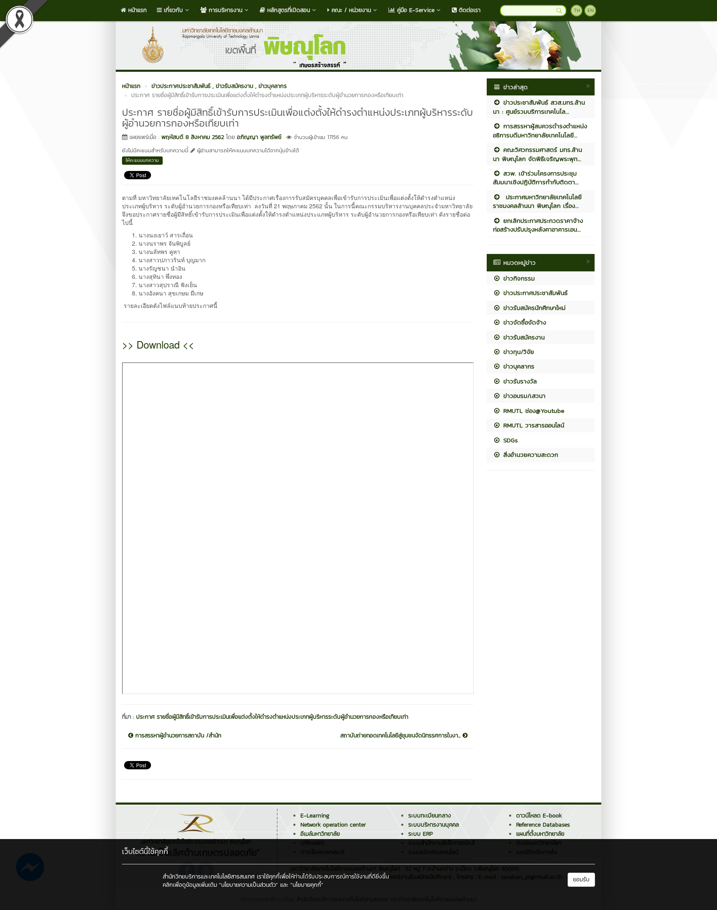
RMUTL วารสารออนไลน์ (532, 425)
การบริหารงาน (224, 10)
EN (591, 10)
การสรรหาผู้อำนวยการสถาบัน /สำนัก (177, 736)
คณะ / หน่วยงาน (350, 10)
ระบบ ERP (420, 833)
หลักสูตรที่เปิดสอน (287, 10)
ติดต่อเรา (468, 10)
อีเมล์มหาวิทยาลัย (320, 833)
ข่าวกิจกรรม (518, 278)
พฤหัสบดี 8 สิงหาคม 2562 (192, 137)
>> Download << (158, 344)
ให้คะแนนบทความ (142, 160)
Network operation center (333, 824)
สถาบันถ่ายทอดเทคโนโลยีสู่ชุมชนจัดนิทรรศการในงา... (401, 736)
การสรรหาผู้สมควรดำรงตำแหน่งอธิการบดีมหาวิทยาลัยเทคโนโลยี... (540, 130)
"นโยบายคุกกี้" (306, 885)
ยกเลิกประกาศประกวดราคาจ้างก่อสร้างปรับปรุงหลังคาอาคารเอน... (538, 225)
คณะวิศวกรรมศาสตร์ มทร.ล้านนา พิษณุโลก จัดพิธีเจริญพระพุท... (537, 154)
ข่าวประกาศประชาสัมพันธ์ (534, 293)
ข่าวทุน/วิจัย (517, 351)
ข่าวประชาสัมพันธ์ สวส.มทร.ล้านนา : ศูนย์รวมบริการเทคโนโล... (539, 107)
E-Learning (314, 815)
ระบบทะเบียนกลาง (429, 815)
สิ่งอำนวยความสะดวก (529, 454)
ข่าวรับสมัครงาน (523, 337)
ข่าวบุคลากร (517, 366)
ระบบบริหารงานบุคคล (433, 824)
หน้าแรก (136, 10)
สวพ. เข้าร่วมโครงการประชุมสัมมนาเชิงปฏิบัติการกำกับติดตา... (536, 177)
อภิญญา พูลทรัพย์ (259, 137)
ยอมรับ (581, 879)
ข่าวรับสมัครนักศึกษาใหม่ (533, 307)
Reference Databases (543, 824)
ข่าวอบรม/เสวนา (523, 395)
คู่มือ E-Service (414, 10)
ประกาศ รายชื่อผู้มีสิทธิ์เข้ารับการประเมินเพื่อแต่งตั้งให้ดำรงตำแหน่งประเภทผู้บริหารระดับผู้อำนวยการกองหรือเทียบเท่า (272, 716)
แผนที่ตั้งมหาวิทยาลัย (540, 833)
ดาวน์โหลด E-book (539, 815)
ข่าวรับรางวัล (519, 381)
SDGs (509, 440)
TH (577, 10)
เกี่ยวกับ (172, 10)
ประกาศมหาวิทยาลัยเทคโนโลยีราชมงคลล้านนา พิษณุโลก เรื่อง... (537, 201)
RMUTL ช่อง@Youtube (532, 410)
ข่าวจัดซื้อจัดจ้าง (523, 322)
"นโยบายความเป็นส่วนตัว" (248, 885)
